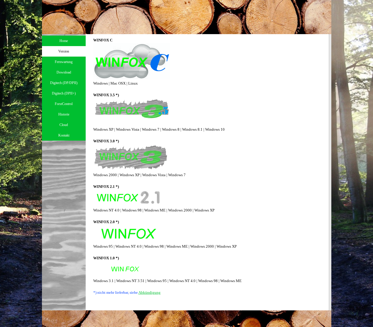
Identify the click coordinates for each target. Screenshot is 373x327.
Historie (63, 114)
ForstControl (64, 104)
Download (64, 72)
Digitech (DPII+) (64, 93)
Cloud (63, 125)
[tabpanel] (210, 172)
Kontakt (63, 135)
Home (63, 41)
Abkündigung (149, 292)
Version (63, 51)
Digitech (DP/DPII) (64, 83)
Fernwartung (64, 62)
